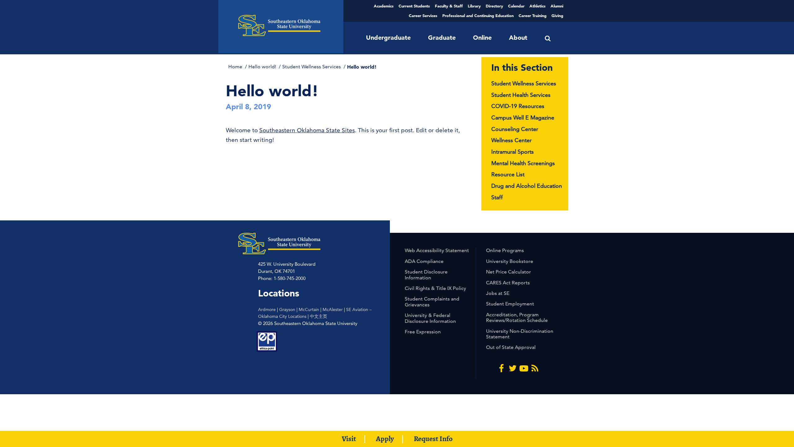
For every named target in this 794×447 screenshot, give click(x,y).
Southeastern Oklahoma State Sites (307, 130)
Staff (497, 197)
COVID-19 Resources (517, 106)
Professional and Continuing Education (478, 15)
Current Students (414, 5)
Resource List (507, 174)
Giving (557, 15)
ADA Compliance (424, 261)
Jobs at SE (497, 293)
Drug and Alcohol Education (526, 185)
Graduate (442, 37)
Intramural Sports (512, 151)
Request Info (433, 439)
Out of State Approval (511, 347)
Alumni (557, 5)
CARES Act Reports (508, 283)
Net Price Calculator (508, 272)
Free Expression (423, 332)
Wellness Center (511, 140)
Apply (385, 439)
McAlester (333, 309)
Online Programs (505, 250)
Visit (349, 439)
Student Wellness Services (312, 67)
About (518, 37)
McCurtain (309, 309)
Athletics (537, 5)
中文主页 (318, 316)
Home (235, 67)
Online (482, 37)
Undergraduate (388, 37)
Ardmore (267, 309)
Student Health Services (521, 94)
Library (474, 5)
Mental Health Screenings (523, 163)
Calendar (516, 5)
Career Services (423, 15)
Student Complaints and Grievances (432, 301)
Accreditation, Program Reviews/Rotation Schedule (517, 317)
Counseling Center (514, 129)
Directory (494, 5)
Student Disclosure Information (426, 274)
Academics (384, 5)
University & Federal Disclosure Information (430, 318)
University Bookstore (509, 261)
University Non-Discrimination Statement (519, 334)
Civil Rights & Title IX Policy (435, 288)
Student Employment (510, 304)
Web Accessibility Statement (437, 250)
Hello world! (262, 67)
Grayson (287, 309)
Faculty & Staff (449, 5)
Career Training (532, 15)
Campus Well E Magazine (522, 117)
